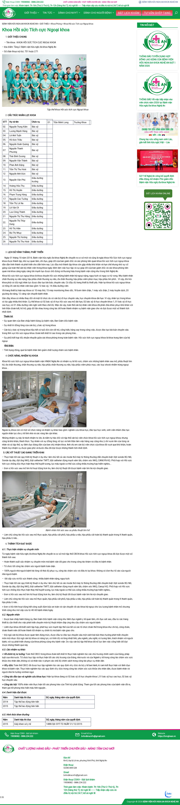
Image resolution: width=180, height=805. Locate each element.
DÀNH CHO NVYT (68, 12)
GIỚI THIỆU (30, 12)
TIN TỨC (47, 12)
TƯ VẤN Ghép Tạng (157, 13)
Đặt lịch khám (128, 13)
